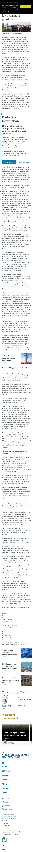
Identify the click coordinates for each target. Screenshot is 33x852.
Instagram (7, 805)
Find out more (24, 162)
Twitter (6, 802)
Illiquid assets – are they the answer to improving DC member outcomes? (10, 667)
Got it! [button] (25, 6)
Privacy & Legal (8, 809)
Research (6, 775)
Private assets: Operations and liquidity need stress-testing (10, 653)
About (4, 784)
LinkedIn (6, 798)
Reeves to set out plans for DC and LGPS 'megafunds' (10, 680)
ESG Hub (6, 771)
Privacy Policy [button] (6, 11)
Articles (5, 780)
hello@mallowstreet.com (9, 816)
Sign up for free (9, 162)
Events (5, 766)
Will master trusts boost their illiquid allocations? (8, 358)
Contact (5, 788)
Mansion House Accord (12, 57)
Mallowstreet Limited (8, 814)
